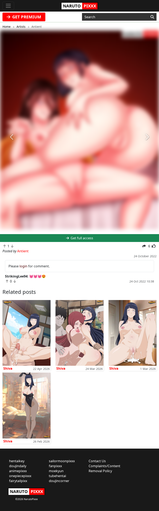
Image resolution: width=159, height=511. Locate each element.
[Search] (152, 17)
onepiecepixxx (20, 476)
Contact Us (97, 461)
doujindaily (17, 466)
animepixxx (18, 471)
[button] (12, 137)
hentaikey (16, 461)
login (23, 266)
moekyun (56, 471)
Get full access (81, 238)
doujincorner (59, 481)
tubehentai (57, 476)
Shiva (7, 368)
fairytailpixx (18, 481)
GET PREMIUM (26, 17)
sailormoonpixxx (62, 461)
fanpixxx (55, 466)
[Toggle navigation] (8, 6)
